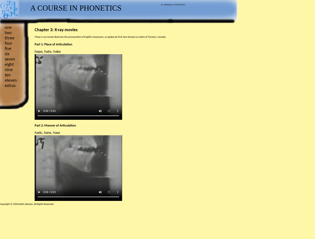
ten (8, 75)
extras (10, 86)
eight (9, 65)
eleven (11, 80)
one (8, 28)
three (9, 38)
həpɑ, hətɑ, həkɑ (48, 52)
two (8, 33)
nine (9, 70)
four (8, 43)
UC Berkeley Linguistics (173, 5)
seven (10, 59)
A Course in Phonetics (75, 8)
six (7, 54)
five (8, 49)
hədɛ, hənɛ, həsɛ (47, 133)
